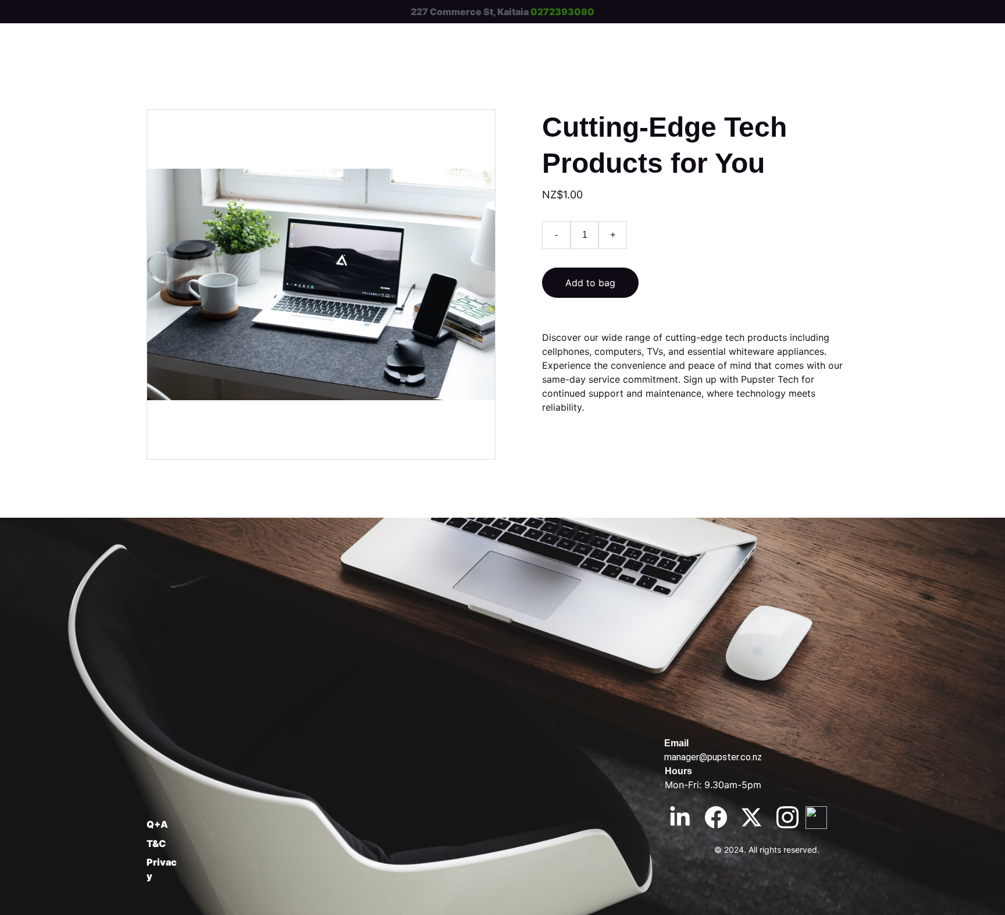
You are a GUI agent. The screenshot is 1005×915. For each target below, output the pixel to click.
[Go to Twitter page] (751, 817)
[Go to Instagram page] (787, 817)
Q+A (157, 824)
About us (828, 37)
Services (677, 37)
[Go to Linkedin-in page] (680, 817)
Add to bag (590, 283)
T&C (156, 843)
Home (607, 37)
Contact (753, 37)
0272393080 (562, 11)
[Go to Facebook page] (716, 817)
